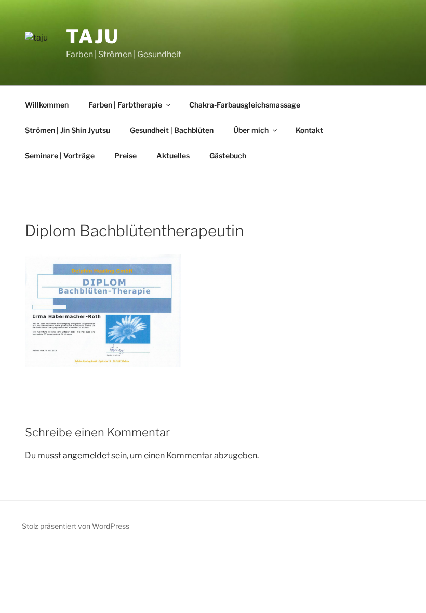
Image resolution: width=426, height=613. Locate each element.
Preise (125, 155)
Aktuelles (173, 155)
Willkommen (47, 104)
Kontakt (309, 130)
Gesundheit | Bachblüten (172, 130)
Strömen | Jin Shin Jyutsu (67, 130)
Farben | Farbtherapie (125, 104)
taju (92, 36)
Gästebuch (227, 155)
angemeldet (86, 455)
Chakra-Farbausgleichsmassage (244, 104)
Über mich (251, 130)
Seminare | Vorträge (60, 155)
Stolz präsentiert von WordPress (75, 526)
